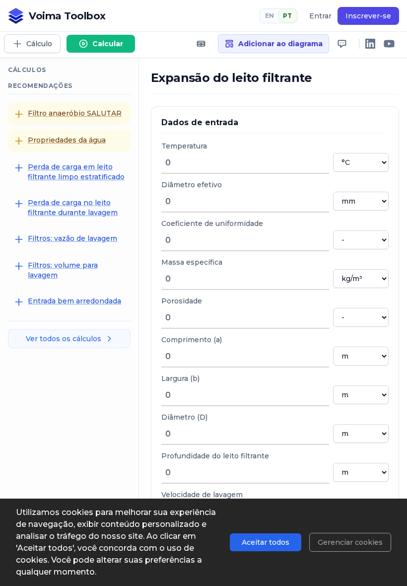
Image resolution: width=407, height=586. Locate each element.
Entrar (320, 15)
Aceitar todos (265, 542)
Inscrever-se (368, 15)
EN (269, 15)
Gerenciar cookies (350, 542)
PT (287, 15)
